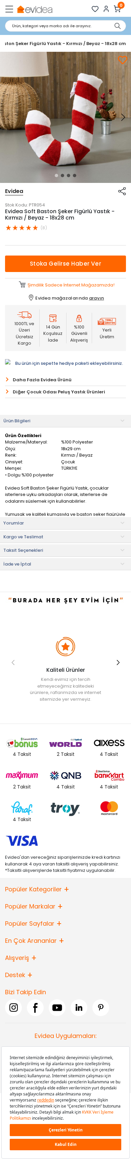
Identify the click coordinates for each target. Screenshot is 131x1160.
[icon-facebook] (35, 1007)
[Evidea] (34, 9)
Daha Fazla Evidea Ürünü (42, 380)
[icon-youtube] (57, 1007)
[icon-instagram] (13, 1007)
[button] (56, 175)
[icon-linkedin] (79, 1007)
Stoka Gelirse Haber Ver (65, 264)
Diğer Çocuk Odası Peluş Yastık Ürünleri (59, 392)
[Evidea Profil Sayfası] (106, 9)
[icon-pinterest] (100, 1007)
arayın (96, 298)
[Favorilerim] (95, 9)
